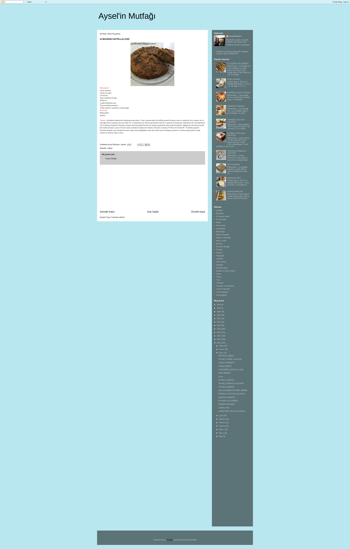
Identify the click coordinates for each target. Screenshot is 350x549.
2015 (219, 343)
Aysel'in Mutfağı (127, 16)
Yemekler (220, 283)
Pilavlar (219, 253)
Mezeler (219, 244)
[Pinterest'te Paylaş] (149, 144)
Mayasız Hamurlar (223, 238)
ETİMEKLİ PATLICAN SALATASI (231, 394)
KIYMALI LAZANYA (226, 380)
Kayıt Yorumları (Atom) (115, 217)
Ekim (221, 353)
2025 (219, 308)
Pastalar (219, 250)
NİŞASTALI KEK (234, 178)
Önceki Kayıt (198, 211)
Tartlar (218, 274)
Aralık (221, 346)
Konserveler (221, 225)
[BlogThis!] (141, 144)
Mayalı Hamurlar (222, 235)
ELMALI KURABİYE (226, 363)
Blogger (170, 540)
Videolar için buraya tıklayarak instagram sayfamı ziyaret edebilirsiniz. (232, 52)
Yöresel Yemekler (223, 289)
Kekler (110, 148)
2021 (219, 322)
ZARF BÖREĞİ (224, 373)
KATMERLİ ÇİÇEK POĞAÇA (238, 93)
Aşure (220, 377)
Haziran (222, 426)
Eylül (221, 416)
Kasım (222, 349)
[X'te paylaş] (143, 144)
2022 (219, 318)
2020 (219, 325)
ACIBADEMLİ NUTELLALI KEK (230, 370)
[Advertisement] (152, 187)
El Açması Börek (223, 216)
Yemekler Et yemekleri (225, 286)
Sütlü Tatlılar (221, 262)
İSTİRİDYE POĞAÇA (235, 106)
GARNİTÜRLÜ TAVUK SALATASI (231, 411)
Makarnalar (220, 232)
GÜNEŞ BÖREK (224, 366)
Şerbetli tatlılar (222, 268)
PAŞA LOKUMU (233, 79)
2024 (219, 312)
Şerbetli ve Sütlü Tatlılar (225, 271)
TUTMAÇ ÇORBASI (226, 387)
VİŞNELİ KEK (224, 408)
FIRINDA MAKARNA (226, 404)
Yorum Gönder (111, 159)
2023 (219, 315)
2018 (219, 332)
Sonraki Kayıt (107, 211)
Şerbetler (219, 265)
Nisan (221, 433)
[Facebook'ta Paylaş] (146, 144)
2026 (219, 305)
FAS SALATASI (233, 164)
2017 (219, 336)
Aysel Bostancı (235, 36)
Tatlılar (218, 277)
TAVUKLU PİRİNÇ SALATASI (230, 359)
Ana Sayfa (152, 211)
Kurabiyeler (220, 229)
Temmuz (222, 423)
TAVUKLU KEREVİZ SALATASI (231, 383)
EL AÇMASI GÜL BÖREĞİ (238, 64)
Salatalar (219, 259)
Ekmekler (220, 213)
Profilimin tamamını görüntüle (238, 45)
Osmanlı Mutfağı (222, 247)
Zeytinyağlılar (221, 295)
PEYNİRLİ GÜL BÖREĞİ (228, 401)
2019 (219, 329)
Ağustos (222, 419)
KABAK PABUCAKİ (235, 192)
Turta (218, 280)
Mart (221, 436)
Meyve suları (221, 241)
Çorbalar (219, 210)
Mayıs (221, 429)
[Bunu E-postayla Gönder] (138, 144)
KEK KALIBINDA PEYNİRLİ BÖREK (232, 390)
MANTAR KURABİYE (226, 397)
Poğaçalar (220, 256)
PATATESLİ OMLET (226, 356)
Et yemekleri (221, 219)
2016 (219, 339)
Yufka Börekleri (222, 292)
